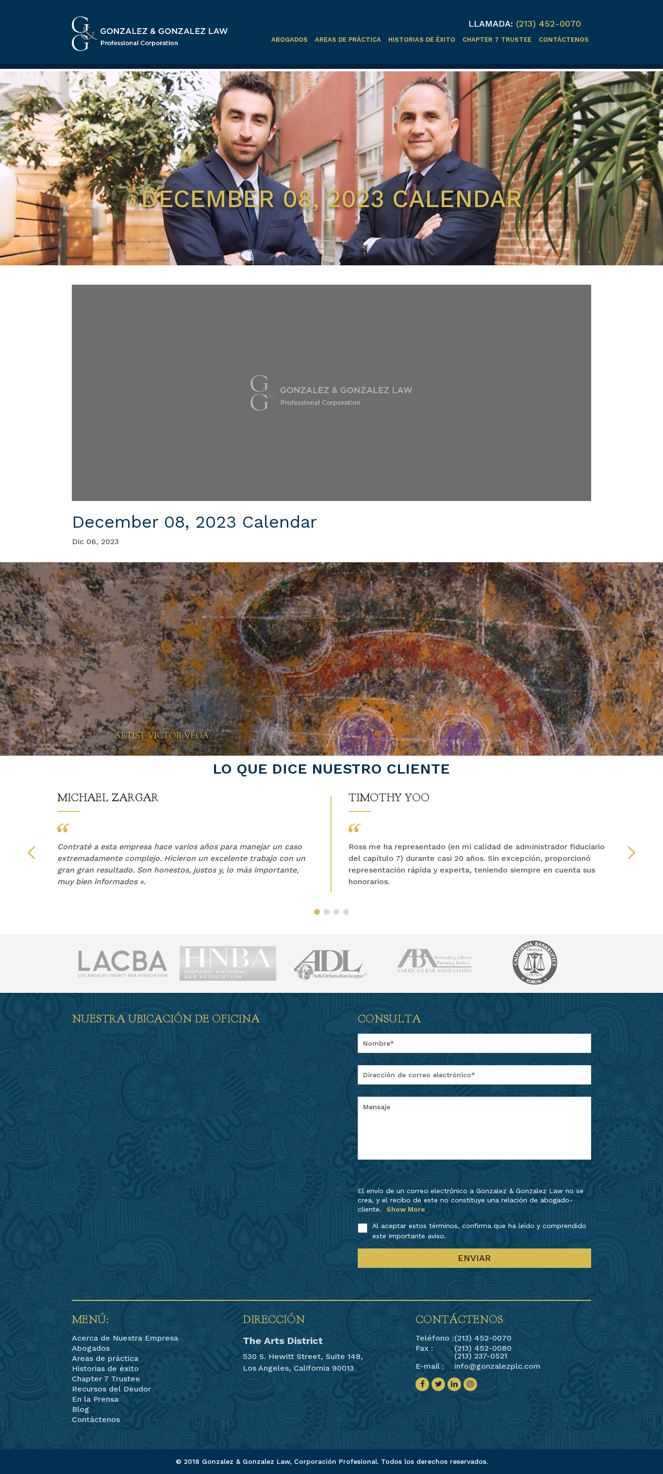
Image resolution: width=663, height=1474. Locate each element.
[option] (186, 839)
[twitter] (438, 1384)
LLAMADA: (490, 23)
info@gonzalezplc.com (497, 1366)
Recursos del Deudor (111, 1389)
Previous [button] (31, 852)
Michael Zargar (108, 798)
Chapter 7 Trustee (497, 39)
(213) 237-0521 (480, 1356)
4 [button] (346, 912)
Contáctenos (564, 39)
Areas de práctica (348, 39)
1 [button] (317, 912)
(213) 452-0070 (548, 23)
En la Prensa (95, 1399)
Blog (80, 1409)
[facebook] (422, 1384)
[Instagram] (470, 1384)
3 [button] (336, 912)
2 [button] (327, 912)
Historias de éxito (421, 39)
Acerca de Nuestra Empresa (125, 1338)
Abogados (289, 39)
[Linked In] (454, 1384)
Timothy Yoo (389, 798)
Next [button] (631, 852)
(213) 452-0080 (483, 1348)
